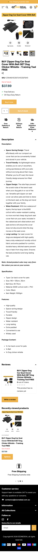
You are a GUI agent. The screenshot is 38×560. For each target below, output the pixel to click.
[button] (32, 30)
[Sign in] (31, 7)
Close (19, 505)
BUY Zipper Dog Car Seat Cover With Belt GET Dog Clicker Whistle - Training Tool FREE (12, 442)
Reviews (6, 364)
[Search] (7, 7)
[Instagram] (3, 519)
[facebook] (7, 519)
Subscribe (34, 527)
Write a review (10, 399)
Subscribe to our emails (11, 523)
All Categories (3, 7)
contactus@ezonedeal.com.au (17, 500)
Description (8, 139)
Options (7, 457)
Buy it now (9, 102)
